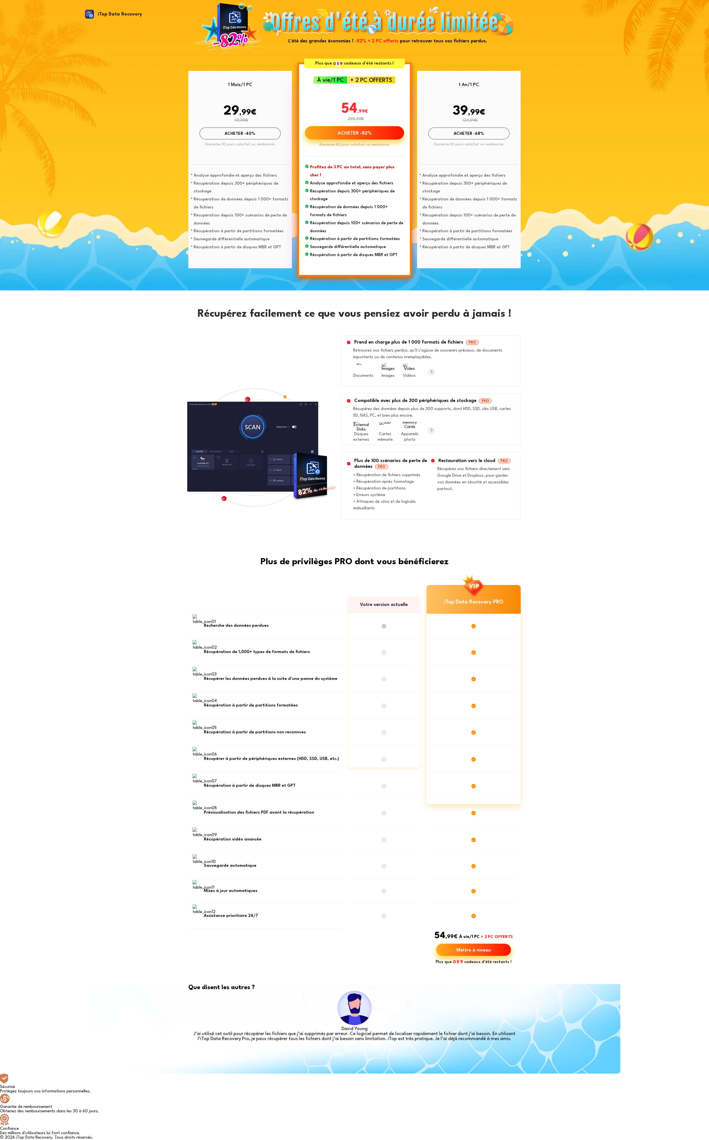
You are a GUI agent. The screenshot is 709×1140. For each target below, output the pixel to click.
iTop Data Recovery (120, 14)
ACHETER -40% (240, 134)
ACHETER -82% (355, 133)
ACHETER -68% (469, 134)
